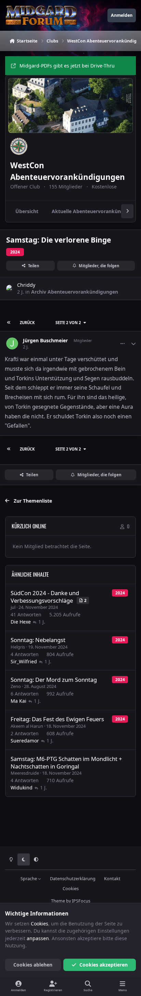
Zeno (16, 686)
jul (13, 607)
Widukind (22, 787)
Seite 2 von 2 (68, 322)
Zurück (27, 322)
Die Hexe (21, 621)
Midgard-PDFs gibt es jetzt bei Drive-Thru (67, 65)
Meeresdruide (25, 773)
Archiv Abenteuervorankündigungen (74, 291)
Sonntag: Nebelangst (38, 640)
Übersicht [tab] (26, 211)
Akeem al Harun (27, 726)
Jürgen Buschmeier (45, 340)
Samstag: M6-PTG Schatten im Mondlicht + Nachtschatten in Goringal (66, 762)
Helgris (18, 647)
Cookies (71, 889)
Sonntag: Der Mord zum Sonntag (54, 680)
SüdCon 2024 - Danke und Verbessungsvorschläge (45, 596)
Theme (58, 901)
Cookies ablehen (32, 964)
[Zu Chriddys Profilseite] (9, 288)
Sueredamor (25, 740)
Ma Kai (18, 701)
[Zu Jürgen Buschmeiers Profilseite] (12, 343)
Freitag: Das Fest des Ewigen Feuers (57, 719)
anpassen (38, 938)
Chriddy (26, 285)
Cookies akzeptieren (103, 964)
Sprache (29, 879)
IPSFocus (81, 901)
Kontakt (112, 879)
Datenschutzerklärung (72, 879)
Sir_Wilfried (24, 661)
